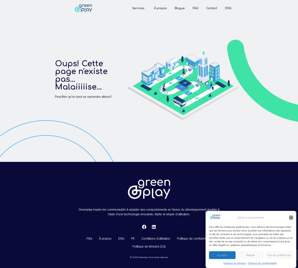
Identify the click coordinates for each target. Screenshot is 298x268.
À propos (160, 8)
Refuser (250, 255)
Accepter (222, 255)
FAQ (195, 8)
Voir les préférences (279, 255)
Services (138, 8)
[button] (291, 217)
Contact (211, 8)
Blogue (180, 8)
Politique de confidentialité (262, 263)
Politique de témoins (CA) (149, 246)
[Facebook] (144, 226)
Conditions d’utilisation (155, 238)
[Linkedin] (154, 226)
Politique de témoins (234, 263)
